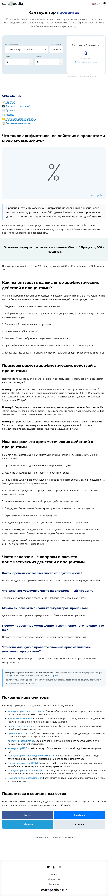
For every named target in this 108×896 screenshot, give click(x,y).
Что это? (10, 101)
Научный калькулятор (20, 718)
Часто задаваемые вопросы (20, 118)
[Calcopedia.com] (16, 4)
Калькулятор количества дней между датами (32, 755)
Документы (54, 879)
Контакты (54, 884)
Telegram (27, 824)
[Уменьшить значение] (31, 63)
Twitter (28, 815)
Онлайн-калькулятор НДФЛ (23, 763)
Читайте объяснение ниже (86, 62)
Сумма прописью (17, 733)
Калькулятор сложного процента (26, 770)
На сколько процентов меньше (25, 777)
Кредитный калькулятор (21, 740)
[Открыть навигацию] (104, 3)
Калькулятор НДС (17, 748)
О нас (54, 874)
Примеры (10, 110)
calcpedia (50, 889)
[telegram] (59, 867)
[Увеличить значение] (31, 60)
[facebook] (54, 867)
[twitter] (48, 867)
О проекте (55, 675)
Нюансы (9, 114)
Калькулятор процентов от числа (26, 711)
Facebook (79, 815)
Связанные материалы (18, 123)
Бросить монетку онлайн (21, 726)
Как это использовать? (17, 106)
